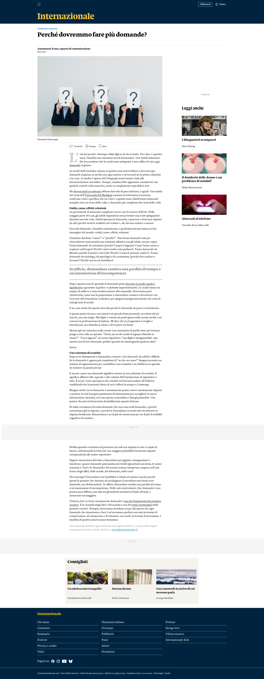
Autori (105, 646)
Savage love (173, 628)
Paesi (105, 640)
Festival (42, 640)
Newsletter (108, 652)
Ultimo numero (175, 634)
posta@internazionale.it (125, 530)
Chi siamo (43, 622)
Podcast (170, 622)
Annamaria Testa (47, 49)
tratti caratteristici (142, 505)
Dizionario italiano (113, 622)
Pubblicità (108, 634)
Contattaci (43, 628)
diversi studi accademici (87, 191)
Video (40, 652)
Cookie (167, 673)
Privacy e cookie (47, 646)
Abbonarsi (205, 4)
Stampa (93, 146)
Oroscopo (107, 628)
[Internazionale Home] (50, 613)
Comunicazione (47, 29)
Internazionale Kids (177, 640)
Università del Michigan (98, 195)
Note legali (158, 673)
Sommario (43, 634)
